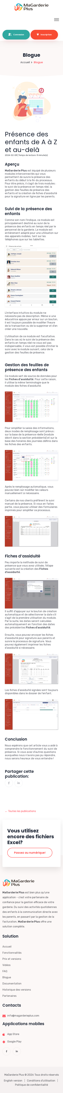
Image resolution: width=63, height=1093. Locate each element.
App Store (13, 1034)
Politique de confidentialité (31, 1084)
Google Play (14, 1041)
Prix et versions (11, 958)
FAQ (4, 971)
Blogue (6, 977)
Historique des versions (16, 989)
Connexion (18, 34)
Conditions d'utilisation (41, 1080)
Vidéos (6, 965)
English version (13, 1080)
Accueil (25, 62)
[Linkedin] (19, 783)
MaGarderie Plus (14, 1074)
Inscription (46, 34)
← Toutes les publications (20, 811)
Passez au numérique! (30, 853)
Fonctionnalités (11, 952)
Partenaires (9, 995)
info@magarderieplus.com (23, 1015)
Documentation (11, 983)
